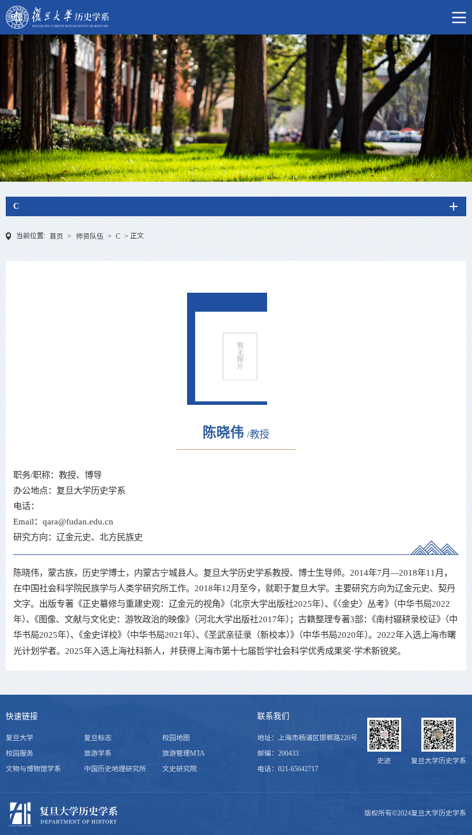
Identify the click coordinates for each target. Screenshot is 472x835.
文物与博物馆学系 (33, 769)
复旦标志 (98, 738)
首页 (56, 236)
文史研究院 (179, 769)
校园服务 (19, 753)
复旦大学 (19, 738)
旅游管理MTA (183, 753)
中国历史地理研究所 (115, 769)
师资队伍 (90, 236)
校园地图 (176, 738)
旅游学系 (98, 753)
